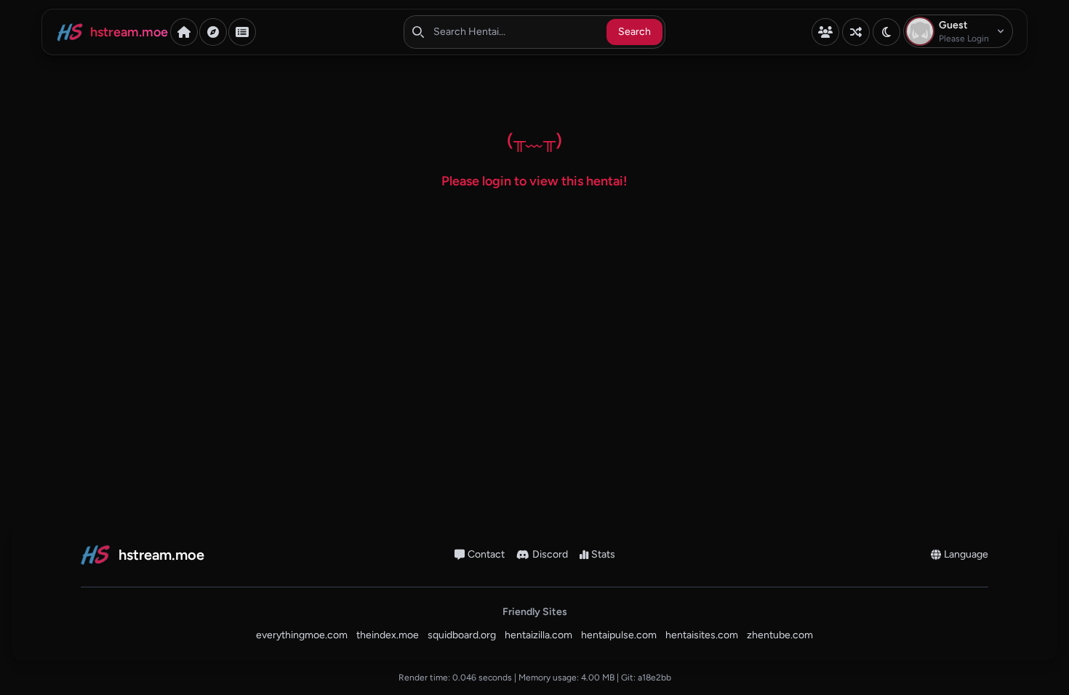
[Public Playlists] (242, 32)
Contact (486, 554)
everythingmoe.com (302, 635)
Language (966, 554)
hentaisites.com (701, 635)
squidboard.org (462, 635)
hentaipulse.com (619, 635)
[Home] (184, 32)
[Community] (825, 32)
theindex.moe (387, 635)
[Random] (856, 32)
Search (634, 31)
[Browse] (213, 32)
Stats (603, 554)
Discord (550, 554)
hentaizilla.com (538, 635)
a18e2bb (654, 677)
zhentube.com (780, 635)
